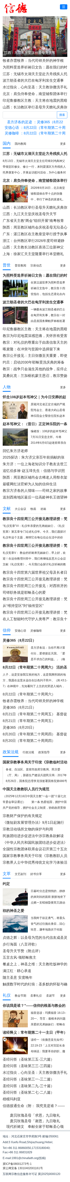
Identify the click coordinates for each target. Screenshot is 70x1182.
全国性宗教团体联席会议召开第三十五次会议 (35, 849)
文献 (7, 508)
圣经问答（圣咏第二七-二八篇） (28, 1092)
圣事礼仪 (36, 995)
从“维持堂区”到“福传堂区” (23, 606)
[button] (52, 18)
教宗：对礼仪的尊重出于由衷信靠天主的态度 (35, 342)
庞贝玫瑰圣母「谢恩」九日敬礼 (35, 1121)
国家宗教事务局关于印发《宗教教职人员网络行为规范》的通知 (35, 856)
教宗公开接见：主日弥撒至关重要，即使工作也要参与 (35, 356)
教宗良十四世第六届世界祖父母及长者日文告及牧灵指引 (35, 572)
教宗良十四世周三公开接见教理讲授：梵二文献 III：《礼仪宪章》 (35, 579)
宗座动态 (36, 265)
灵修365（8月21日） (19, 707)
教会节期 (20, 995)
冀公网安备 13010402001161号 (23, 1168)
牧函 (33, 508)
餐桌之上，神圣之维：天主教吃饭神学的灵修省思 (35, 964)
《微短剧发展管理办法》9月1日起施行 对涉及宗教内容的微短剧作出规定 (33, 822)
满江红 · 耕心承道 (17, 971)
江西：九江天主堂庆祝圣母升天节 (30, 214)
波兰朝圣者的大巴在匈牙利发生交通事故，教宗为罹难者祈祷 (33, 80)
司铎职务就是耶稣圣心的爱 (24, 592)
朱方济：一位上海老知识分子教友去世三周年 (35, 464)
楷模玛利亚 (12, 1099)
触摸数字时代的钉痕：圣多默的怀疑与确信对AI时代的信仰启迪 (35, 984)
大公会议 (20, 508)
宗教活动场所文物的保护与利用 (28, 829)
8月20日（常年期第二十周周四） (29, 741)
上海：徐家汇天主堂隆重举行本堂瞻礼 (33, 254)
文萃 (7, 873)
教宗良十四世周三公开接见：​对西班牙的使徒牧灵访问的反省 (35, 586)
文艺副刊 (20, 874)
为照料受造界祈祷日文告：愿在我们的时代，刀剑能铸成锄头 (35, 67)
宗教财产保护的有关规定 (22, 816)
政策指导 (44, 752)
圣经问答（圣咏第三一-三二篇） (28, 1079)
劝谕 (43, 508)
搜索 (62, 114)
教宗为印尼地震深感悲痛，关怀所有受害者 (35, 336)
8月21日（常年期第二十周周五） (29, 721)
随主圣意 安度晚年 (17, 977)
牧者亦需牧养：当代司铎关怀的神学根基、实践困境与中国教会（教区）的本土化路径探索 (35, 61)
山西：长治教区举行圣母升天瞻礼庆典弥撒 (35, 107)
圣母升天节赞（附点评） (22, 951)
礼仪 (7, 995)
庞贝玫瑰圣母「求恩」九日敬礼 (35, 1115)
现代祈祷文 (15, 1127)
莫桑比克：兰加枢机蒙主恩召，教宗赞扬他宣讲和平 (35, 376)
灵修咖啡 (36, 630)
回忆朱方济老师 (15, 451)
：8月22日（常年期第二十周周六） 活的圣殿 (35, 133)
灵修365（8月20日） (19, 727)
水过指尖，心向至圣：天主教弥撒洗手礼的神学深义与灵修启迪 (35, 87)
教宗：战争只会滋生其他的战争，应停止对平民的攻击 (35, 369)
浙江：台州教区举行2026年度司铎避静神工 (33, 241)
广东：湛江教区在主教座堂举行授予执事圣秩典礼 (35, 234)
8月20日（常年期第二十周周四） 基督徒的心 (35, 734)
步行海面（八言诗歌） (21, 944)
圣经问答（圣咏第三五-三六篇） (28, 1059)
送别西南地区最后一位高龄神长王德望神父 (35, 497)
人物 (7, 387)
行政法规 (28, 752)
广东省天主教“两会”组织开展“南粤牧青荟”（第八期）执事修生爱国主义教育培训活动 (34, 221)
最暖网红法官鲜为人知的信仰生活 (30, 484)
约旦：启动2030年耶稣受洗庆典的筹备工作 (33, 362)
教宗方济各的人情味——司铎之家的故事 (35, 491)
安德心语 (20, 630)
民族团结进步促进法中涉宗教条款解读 (33, 836)
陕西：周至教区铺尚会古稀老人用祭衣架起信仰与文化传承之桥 (35, 477)
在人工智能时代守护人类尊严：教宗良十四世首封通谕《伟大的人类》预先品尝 (35, 619)
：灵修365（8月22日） (35, 122)
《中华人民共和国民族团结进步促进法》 (35, 842)
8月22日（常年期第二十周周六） (29, 694)
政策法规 (10, 752)
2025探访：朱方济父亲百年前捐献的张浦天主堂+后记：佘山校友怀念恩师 (33, 457)
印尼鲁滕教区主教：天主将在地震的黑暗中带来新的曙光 (35, 100)
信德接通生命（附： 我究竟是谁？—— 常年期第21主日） (34, 1106)
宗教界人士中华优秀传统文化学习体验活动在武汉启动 (35, 862)
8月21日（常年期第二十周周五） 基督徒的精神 (35, 714)
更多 (63, 143)
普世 (7, 265)
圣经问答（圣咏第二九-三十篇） (28, 1086)
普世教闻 (20, 265)
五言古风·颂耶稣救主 (19, 957)
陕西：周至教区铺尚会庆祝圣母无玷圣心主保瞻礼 (35, 227)
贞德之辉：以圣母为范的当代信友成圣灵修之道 (35, 938)
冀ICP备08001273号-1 (17, 1163)
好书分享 (36, 874)
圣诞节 (50, 995)
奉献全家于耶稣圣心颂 (46, 1127)
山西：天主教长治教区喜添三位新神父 (33, 247)
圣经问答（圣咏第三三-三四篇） (28, 1066)
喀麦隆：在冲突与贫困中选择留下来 (31, 349)
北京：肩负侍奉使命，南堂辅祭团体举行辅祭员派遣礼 (35, 94)
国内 (7, 143)
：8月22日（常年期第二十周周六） (35, 128)
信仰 (7, 630)
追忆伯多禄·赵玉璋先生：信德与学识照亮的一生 (34, 471)
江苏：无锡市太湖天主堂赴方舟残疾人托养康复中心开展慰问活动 (35, 74)
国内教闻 (20, 143)
